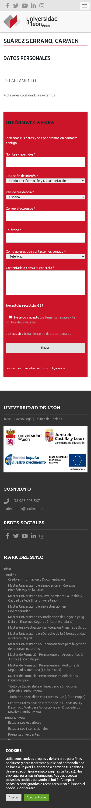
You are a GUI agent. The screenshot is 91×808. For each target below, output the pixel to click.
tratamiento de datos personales (47, 334)
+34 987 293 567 (25, 500)
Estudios (10, 575)
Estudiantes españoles (24, 722)
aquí (16, 775)
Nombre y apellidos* (20, 154)
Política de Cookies (48, 419)
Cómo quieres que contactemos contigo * (36, 251)
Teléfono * (13, 230)
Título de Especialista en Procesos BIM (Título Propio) (46, 697)
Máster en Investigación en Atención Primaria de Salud (47, 627)
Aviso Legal (24, 419)
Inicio (7, 569)
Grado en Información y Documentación (36, 579)
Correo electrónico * (20, 208)
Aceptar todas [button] (36, 797)
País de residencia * (20, 192)
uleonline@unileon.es (24, 508)
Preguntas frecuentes (24, 734)
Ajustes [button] (14, 797)
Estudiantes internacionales (28, 728)
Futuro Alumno (14, 718)
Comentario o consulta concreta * (30, 268)
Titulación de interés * (22, 176)
